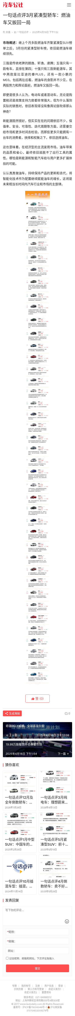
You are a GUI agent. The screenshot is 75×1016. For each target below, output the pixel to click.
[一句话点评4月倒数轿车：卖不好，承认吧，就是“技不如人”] (55, 866)
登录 (60, 985)
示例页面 (18, 989)
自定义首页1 (54, 989)
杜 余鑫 (6, 32)
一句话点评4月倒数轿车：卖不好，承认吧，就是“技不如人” (55, 884)
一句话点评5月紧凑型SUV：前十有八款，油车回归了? (55, 842)
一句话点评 (22, 32)
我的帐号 (26, 985)
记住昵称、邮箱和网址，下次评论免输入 (31, 958)
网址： (12, 950)
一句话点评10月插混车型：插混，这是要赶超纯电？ (19, 884)
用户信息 (49, 985)
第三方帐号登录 (36, 989)
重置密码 (46, 992)
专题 (14, 985)
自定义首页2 (30, 992)
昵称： (12, 931)
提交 (37, 968)
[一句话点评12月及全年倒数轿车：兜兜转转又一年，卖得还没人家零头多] (19, 782)
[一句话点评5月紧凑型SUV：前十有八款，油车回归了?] (55, 824)
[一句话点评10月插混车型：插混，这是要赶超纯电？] (19, 866)
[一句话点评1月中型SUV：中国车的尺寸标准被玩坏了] (19, 824)
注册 (37, 985)
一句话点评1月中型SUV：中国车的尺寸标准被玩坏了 (19, 842)
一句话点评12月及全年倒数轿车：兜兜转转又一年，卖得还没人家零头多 (19, 800)
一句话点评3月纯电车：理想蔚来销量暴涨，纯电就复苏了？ (54, 800)
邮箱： (12, 941)
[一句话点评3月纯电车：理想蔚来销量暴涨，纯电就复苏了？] (55, 782)
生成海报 (14, 713)
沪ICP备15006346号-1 (35, 1007)
